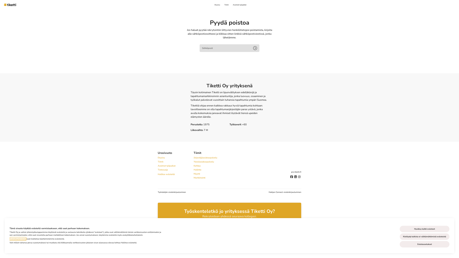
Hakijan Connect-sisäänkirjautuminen (285, 192)
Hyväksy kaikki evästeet (424, 229)
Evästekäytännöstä (18, 239)
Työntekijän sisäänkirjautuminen (172, 192)
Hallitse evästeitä (166, 174)
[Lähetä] (256, 48)
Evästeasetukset (424, 244)
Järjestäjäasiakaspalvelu (205, 157)
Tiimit (226, 5)
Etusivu (217, 5)
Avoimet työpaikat (239, 5)
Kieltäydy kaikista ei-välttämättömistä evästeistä (424, 236)
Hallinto (197, 169)
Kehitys (197, 165)
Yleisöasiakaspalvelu (204, 161)
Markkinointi (199, 177)
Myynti (197, 173)
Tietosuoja (163, 169)
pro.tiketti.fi (296, 172)
